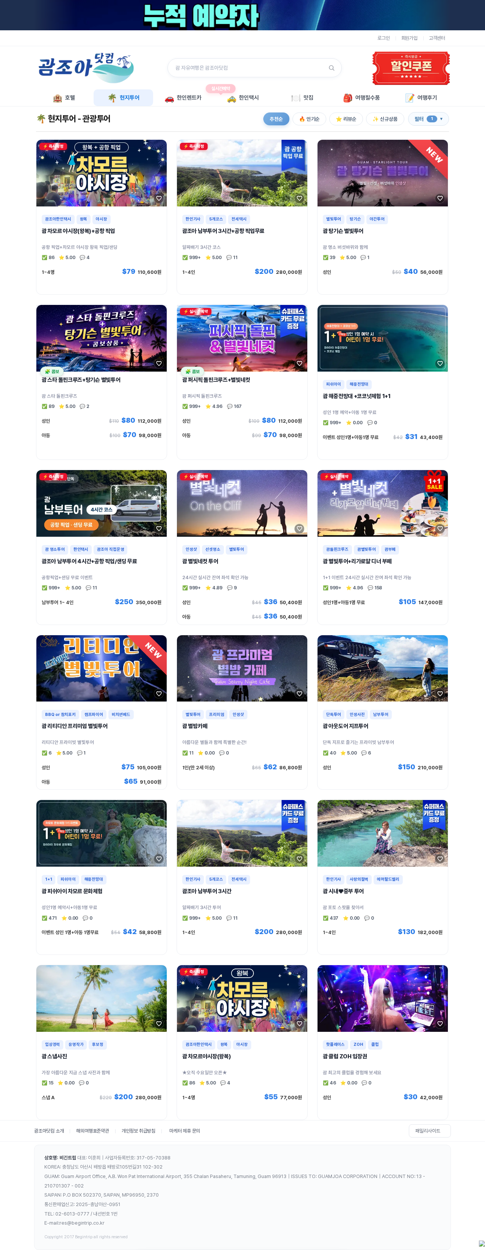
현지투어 (123, 98)
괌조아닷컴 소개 (49, 1131)
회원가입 (409, 38)
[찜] (159, 198)
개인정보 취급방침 (138, 1131)
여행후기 (421, 98)
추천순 (276, 119)
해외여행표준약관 (92, 1131)
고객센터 (437, 38)
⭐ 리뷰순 (346, 119)
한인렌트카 (183, 98)
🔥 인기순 (309, 119)
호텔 (64, 98)
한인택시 (243, 98)
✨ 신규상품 (385, 119)
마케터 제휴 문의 (184, 1131)
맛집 (302, 98)
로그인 (383, 38)
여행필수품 (361, 98)
